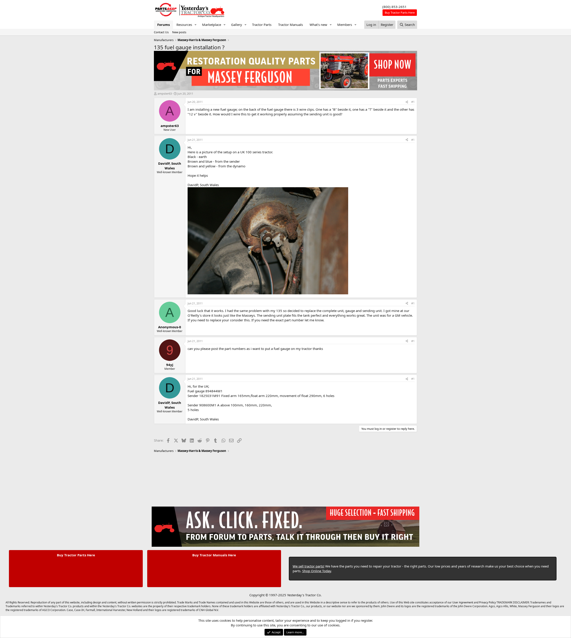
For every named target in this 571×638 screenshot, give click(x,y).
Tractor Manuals (290, 24)
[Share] (407, 102)
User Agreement (462, 602)
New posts (179, 32)
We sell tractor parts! (308, 566)
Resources (184, 24)
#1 (413, 102)
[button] (195, 25)
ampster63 (164, 93)
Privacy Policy (487, 602)
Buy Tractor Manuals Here (214, 555)
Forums (163, 24)
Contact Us (161, 32)
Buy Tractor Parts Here (76, 555)
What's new (318, 24)
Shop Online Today (316, 571)
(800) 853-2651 (394, 6)
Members (344, 24)
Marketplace (211, 24)
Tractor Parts (261, 24)
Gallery (236, 24)
